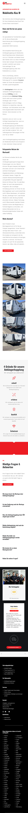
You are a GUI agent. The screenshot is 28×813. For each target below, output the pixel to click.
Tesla (17, 797)
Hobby (6, 784)
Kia (5, 801)
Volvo (17, 803)
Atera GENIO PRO (8, 674)
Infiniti (5, 790)
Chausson (6, 760)
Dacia (5, 767)
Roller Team (19, 786)
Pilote (17, 773)
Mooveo (18, 758)
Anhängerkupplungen (9, 681)
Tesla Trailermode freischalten (12, 690)
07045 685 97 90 (7, 705)
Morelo (18, 760)
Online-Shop (7, 692)
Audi (5, 743)
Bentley (6, 747)
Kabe (5, 797)
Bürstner (6, 748)
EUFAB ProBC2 (8, 668)
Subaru (18, 792)
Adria (5, 737)
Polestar (18, 775)
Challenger (7, 758)
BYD (5, 752)
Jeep (5, 795)
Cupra (5, 765)
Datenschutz (7, 719)
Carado (6, 754)
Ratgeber (21, 80)
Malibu (18, 743)
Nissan (18, 765)
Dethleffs (6, 769)
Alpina (5, 741)
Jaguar (6, 793)
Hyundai (6, 788)
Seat (17, 788)
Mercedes (18, 748)
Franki (5, 777)
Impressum (7, 717)
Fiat (5, 775)
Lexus (17, 739)
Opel (17, 767)
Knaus (5, 803)
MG (17, 750)
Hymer (6, 786)
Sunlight (18, 793)
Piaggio (18, 771)
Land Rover (7, 807)
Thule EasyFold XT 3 (9, 672)
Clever (6, 763)
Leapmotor (19, 735)
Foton (5, 782)
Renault (18, 780)
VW (17, 805)
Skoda (17, 790)
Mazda (17, 747)
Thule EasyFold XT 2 (9, 670)
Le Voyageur (19, 737)
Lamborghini (7, 805)
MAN (17, 745)
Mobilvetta (18, 756)
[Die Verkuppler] (7, 3)
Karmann (6, 799)
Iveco (5, 792)
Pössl (17, 778)
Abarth (6, 735)
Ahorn (5, 739)
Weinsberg (19, 807)
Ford (5, 778)
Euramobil (6, 773)
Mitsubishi (18, 754)
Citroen (6, 762)
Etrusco (6, 771)
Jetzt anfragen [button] (8, 484)
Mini (17, 752)
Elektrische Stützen (9, 683)
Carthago (6, 756)
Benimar (6, 745)
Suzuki (18, 795)
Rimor (17, 782)
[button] (24, 3)
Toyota (18, 801)
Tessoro (18, 799)
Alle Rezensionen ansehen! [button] (13, 647)
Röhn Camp (19, 784)
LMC (17, 741)
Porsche (18, 777)
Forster (6, 780)
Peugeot (18, 769)
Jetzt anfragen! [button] (8, 250)
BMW (5, 750)
